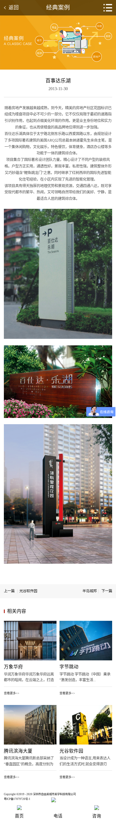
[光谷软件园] (85, 707)
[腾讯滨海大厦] (30, 707)
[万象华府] (30, 623)
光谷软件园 (71, 750)
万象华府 (13, 666)
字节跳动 (69, 666)
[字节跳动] (85, 623)
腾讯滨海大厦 (18, 750)
